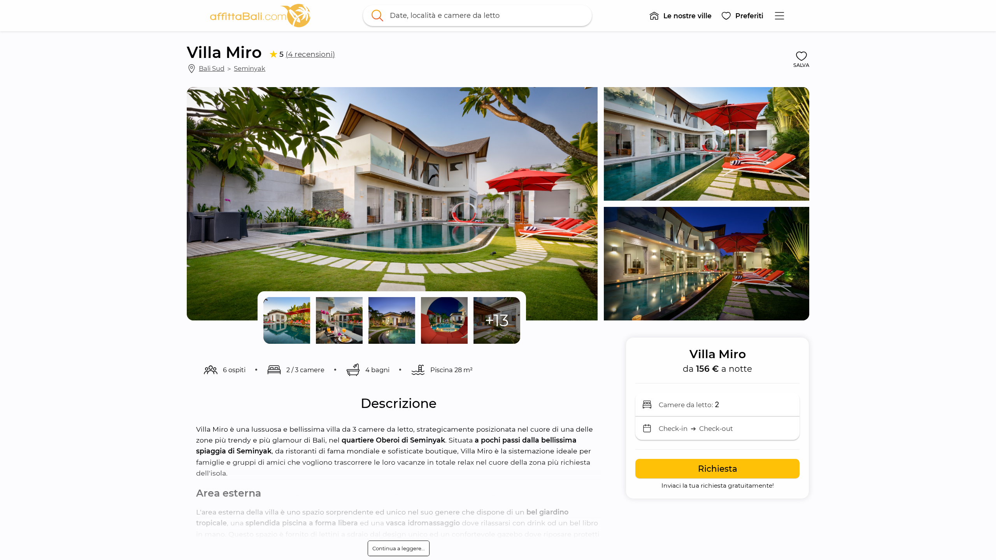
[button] (680, 15)
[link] (260, 15)
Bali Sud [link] (211, 68)
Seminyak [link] (249, 68)
